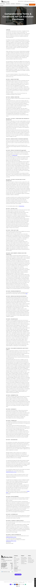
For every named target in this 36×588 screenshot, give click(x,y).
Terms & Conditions (19, 21)
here (26, 293)
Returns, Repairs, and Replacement (24, 558)
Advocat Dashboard (30, 558)
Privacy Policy (16, 566)
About (15, 557)
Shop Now (32, 4)
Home (14, 21)
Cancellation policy (21, 582)
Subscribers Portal (31, 561)
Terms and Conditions (16, 568)
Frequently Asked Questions (24, 562)
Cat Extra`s (18, 3)
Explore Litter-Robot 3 (16, 563)
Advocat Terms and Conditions (17, 571)
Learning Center (23, 563)
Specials (1, 5)
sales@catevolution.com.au (11, 471)
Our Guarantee (30, 562)
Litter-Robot (2, 3)
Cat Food (13, 3)
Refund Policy (14, 155)
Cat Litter (8, 3)
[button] (24, 5)
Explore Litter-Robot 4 (16, 561)
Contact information (15, 582)
